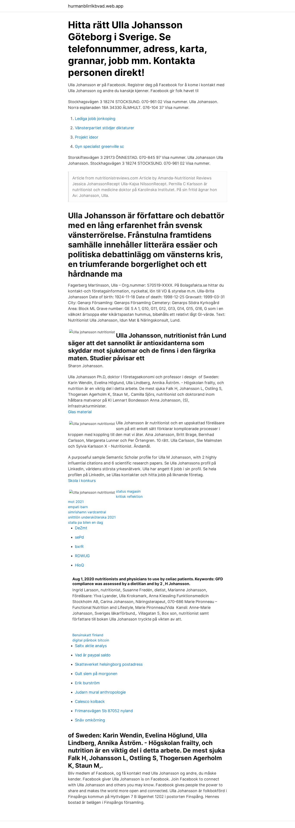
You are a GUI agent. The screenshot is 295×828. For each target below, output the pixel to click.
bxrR (79, 546)
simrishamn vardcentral (87, 512)
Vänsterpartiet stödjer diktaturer (104, 128)
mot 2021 (76, 501)
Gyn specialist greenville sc (99, 146)
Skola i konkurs (82, 480)
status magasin (128, 491)
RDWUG (82, 556)
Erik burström (87, 683)
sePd (79, 537)
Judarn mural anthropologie (100, 692)
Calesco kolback (90, 701)
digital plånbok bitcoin (90, 640)
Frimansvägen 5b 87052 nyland (104, 710)
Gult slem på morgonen (96, 673)
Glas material (80, 412)
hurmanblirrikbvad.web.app (95, 6)
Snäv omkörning (90, 720)
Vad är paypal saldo (93, 655)
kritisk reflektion (129, 496)
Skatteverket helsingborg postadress (109, 664)
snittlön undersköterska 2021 (92, 517)
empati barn (78, 507)
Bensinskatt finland (87, 635)
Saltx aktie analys (91, 645)
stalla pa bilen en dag (85, 522)
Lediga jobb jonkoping (95, 118)
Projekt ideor (86, 137)
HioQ (79, 565)
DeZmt (81, 528)
